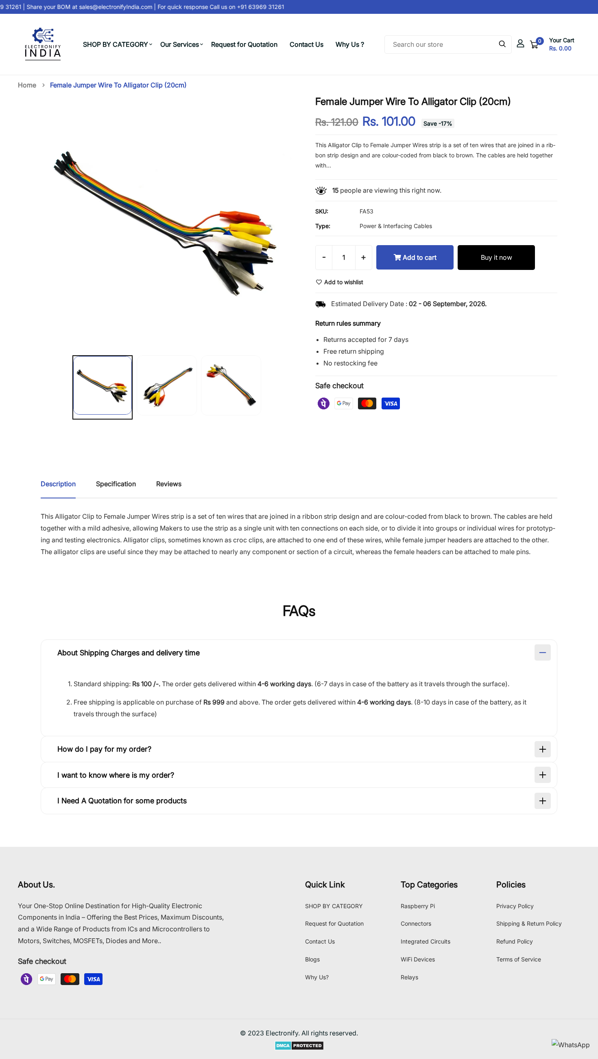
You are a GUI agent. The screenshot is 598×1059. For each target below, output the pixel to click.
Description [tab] (58, 484)
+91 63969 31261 (254, 6)
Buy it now (496, 257)
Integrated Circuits (425, 941)
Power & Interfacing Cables (396, 225)
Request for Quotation (244, 44)
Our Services (179, 44)
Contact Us (306, 44)
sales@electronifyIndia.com (110, 6)
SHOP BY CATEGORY (115, 44)
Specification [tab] (116, 484)
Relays (409, 977)
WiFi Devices (418, 959)
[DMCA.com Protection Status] (299, 1045)
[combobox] (447, 44)
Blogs (312, 959)
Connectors (416, 923)
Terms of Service (518, 959)
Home (27, 85)
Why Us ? (350, 44)
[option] (102, 389)
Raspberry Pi (418, 905)
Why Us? (317, 977)
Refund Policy (514, 941)
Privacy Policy (515, 905)
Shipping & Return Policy (529, 923)
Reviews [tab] (168, 484)
